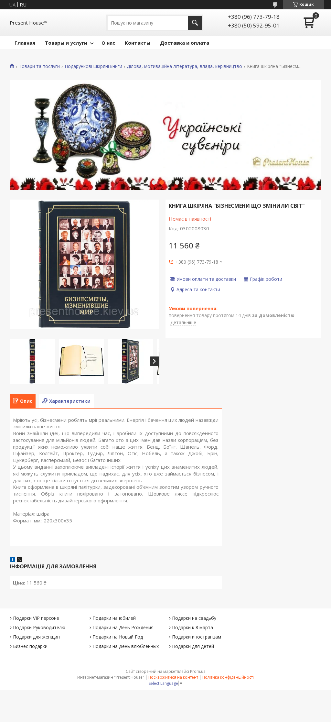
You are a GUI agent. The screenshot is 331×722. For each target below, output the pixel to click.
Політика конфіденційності (228, 677)
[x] (19, 560)
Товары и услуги (66, 42)
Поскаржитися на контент (173, 677)
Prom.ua (198, 671)
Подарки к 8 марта (192, 627)
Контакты (137, 42)
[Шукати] (195, 23)
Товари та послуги (39, 66)
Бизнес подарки (30, 646)
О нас (108, 42)
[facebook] (12, 560)
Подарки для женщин (36, 637)
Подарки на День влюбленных (125, 646)
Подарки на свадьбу (194, 618)
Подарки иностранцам (196, 637)
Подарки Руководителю (39, 627)
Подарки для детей (193, 646)
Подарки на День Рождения (123, 627)
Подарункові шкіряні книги (93, 66)
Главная (25, 42)
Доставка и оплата (184, 42)
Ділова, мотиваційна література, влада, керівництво (184, 66)
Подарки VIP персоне (36, 618)
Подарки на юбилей (114, 618)
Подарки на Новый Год (117, 637)
